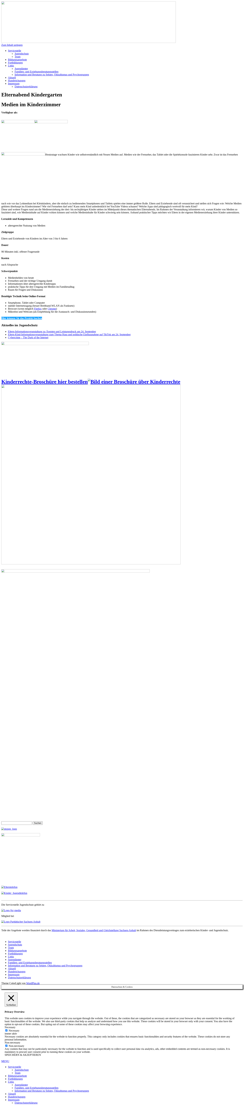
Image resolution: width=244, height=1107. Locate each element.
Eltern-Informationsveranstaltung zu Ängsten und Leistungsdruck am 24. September (52, 331)
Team (17, 56)
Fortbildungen (15, 62)
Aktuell (12, 77)
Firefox (38, 308)
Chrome (52, 308)
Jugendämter (21, 68)
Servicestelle (14, 50)
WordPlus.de (33, 983)
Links (11, 65)
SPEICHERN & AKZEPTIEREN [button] (23, 1054)
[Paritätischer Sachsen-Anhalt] (20, 921)
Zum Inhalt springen (12, 45)
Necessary (14, 1030)
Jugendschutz (22, 53)
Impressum (13, 83)
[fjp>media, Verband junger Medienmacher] (11, 910)
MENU (5, 1061)
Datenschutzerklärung (26, 86)
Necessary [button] (10, 1027)
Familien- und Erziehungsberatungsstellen (36, 71)
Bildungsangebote (17, 59)
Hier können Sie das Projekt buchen (21, 318)
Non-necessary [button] (12, 1042)
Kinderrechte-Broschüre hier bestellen (44, 382)
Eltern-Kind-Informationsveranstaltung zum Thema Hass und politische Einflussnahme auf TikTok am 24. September (69, 334)
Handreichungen (16, 80)
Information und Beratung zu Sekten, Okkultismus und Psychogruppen (52, 74)
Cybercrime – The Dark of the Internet (28, 337)
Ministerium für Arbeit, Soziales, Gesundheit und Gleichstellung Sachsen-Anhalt (94, 930)
